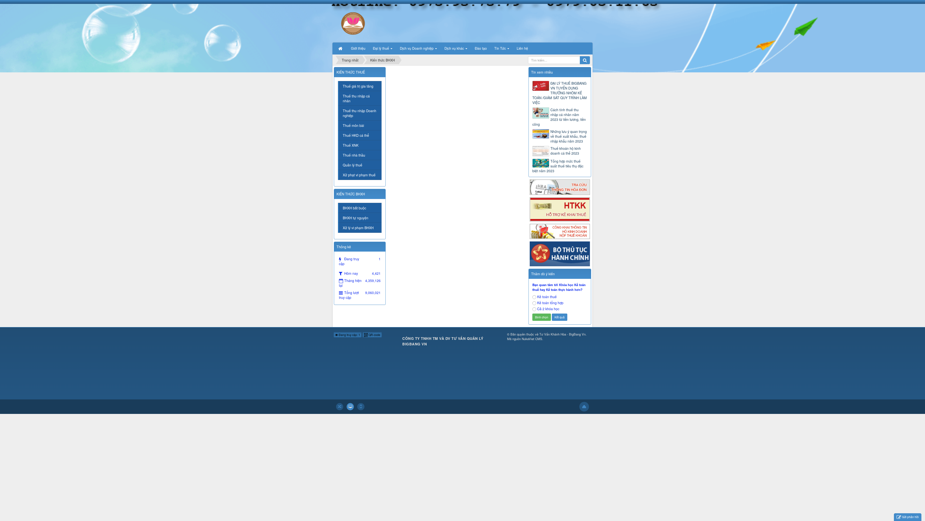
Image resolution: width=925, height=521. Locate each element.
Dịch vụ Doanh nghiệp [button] (417, 48)
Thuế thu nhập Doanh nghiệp (359, 113)
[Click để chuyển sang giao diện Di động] (360, 406)
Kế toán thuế (547, 296)
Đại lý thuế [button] (381, 48)
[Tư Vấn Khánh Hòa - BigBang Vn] (352, 22)
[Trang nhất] (341, 48)
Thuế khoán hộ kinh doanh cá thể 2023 (565, 151)
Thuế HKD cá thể (356, 135)
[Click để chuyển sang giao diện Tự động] (339, 406)
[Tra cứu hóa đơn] (560, 186)
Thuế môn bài (353, 125)
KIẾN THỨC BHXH (351, 194)
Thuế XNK (350, 145)
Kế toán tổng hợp (550, 302)
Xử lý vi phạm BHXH (358, 227)
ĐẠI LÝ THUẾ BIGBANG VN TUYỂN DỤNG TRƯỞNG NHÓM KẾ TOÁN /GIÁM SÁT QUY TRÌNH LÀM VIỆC (559, 93)
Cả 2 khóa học (548, 308)
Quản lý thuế (352, 165)
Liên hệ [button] (522, 48)
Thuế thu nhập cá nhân (356, 98)
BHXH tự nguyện (355, 217)
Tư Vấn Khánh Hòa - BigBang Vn (562, 334)
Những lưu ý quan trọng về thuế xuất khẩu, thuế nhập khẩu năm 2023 (568, 136)
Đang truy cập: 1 (349, 335)
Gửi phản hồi (910, 517)
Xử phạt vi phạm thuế (359, 174)
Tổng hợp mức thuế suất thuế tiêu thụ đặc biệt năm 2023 (557, 166)
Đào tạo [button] (481, 48)
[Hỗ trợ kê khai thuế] (560, 208)
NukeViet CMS (532, 338)
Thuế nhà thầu (354, 155)
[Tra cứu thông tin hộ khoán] (560, 230)
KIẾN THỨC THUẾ (351, 72)
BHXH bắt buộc (354, 208)
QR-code (374, 335)
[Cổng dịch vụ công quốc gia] (560, 253)
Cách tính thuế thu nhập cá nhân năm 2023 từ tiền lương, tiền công (559, 117)
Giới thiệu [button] (358, 48)
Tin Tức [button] (500, 48)
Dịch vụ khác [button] (454, 48)
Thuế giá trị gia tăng (358, 86)
